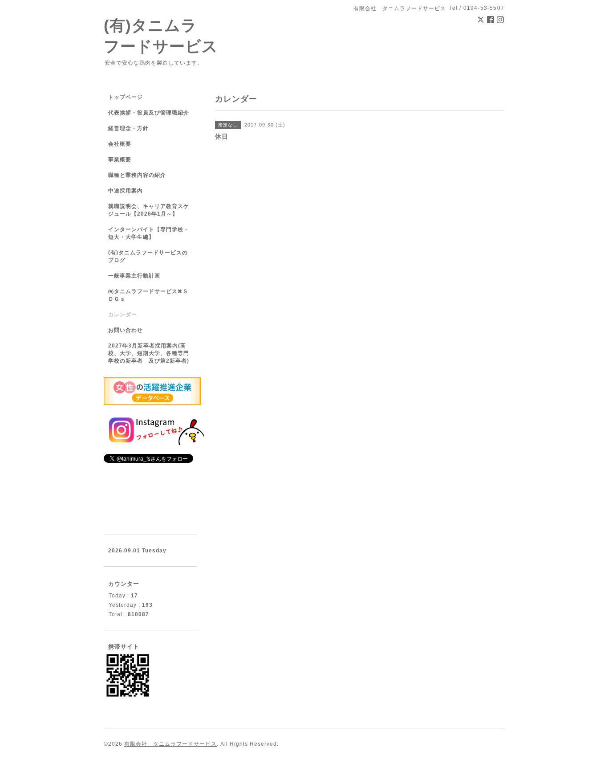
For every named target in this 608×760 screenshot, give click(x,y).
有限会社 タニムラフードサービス (170, 744)
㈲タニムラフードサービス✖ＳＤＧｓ (148, 295)
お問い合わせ (125, 330)
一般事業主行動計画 (134, 276)
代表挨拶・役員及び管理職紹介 (148, 113)
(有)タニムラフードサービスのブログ (148, 256)
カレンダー (122, 314)
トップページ (125, 97)
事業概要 (119, 159)
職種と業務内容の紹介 (137, 175)
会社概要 (119, 144)
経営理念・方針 (128, 128)
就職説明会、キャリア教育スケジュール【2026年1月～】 (148, 210)
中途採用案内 (125, 191)
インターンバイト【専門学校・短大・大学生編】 (148, 233)
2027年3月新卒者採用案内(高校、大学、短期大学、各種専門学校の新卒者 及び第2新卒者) (148, 353)
